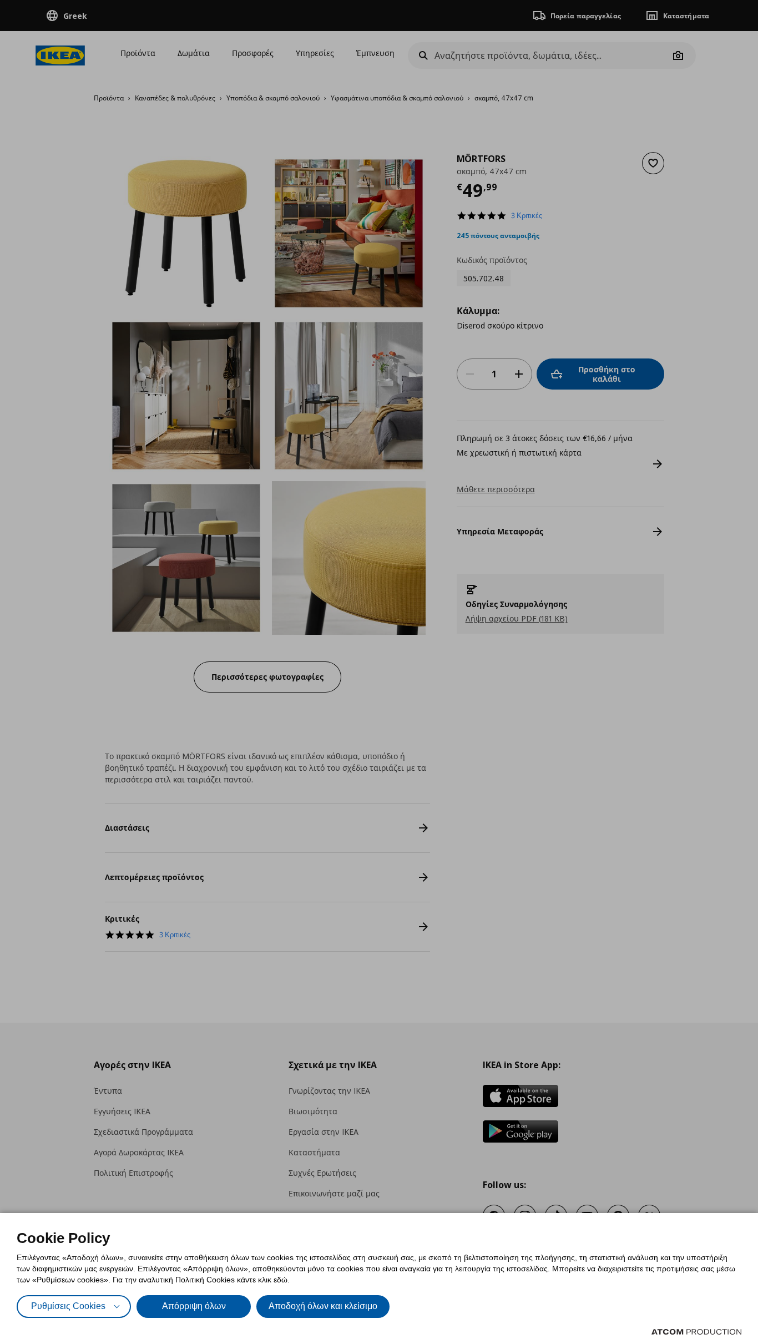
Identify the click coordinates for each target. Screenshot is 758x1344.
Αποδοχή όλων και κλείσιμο (323, 1306)
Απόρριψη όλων (194, 1306)
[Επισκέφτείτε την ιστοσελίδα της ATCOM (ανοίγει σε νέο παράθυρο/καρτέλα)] (696, 1332)
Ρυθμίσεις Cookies (68, 1306)
